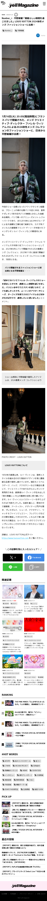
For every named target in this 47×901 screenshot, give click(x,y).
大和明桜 (40, 775)
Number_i (8, 30)
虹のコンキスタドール (23, 761)
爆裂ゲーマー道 (21, 785)
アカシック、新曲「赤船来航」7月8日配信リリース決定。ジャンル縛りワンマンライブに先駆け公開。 (34, 645)
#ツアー (14, 603)
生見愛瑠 (26, 789)
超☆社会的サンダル (10, 677)
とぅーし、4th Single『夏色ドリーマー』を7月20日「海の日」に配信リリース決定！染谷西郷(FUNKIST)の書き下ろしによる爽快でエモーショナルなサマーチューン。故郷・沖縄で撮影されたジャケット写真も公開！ (34, 609)
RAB (27, 603)
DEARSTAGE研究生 (11, 789)
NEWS (3, 15)
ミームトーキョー (31, 677)
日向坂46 (36, 766)
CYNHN (7, 766)
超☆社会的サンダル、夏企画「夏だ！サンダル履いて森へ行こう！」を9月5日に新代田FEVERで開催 (12, 682)
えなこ (31, 780)
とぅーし (34, 603)
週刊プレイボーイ (25, 775)
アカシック (29, 636)
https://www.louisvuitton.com (15, 538)
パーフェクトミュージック (12, 640)
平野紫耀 (20, 30)
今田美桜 (8, 785)
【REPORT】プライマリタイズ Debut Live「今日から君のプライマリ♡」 (23, 872)
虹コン (38, 761)
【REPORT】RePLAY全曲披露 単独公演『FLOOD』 (21, 867)
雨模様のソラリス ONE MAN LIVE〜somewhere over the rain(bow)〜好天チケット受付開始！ (12, 649)
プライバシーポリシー (26, 894)
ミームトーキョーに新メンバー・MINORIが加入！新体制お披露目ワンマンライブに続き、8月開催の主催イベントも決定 (34, 682)
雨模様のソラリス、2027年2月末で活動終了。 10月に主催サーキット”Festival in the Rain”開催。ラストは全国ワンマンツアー (12, 612)
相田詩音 (8, 780)
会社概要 (4, 894)
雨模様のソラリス (9, 644)
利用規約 (13, 894)
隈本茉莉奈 (20, 780)
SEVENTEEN (36, 770)
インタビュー (9, 775)
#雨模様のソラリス (10, 607)
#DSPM (7, 603)
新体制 (41, 677)
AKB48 (25, 770)
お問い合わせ (41, 894)
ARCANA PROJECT (21, 766)
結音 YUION (39, 789)
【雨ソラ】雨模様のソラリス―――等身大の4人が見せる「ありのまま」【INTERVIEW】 (23, 860)
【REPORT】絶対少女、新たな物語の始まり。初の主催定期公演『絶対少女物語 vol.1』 (23, 846)
